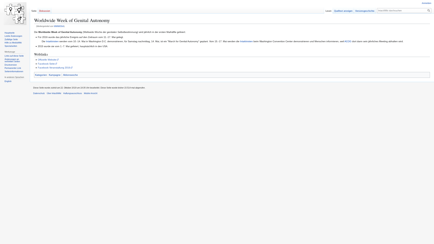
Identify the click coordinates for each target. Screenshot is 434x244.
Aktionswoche (70, 75)
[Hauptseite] (14, 13)
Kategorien (41, 75)
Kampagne (55, 75)
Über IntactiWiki (54, 93)
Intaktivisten (52, 41)
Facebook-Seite (46, 63)
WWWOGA (59, 26)
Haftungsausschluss (72, 93)
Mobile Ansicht (90, 93)
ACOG (347, 41)
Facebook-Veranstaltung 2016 (54, 67)
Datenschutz (39, 93)
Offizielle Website (47, 59)
